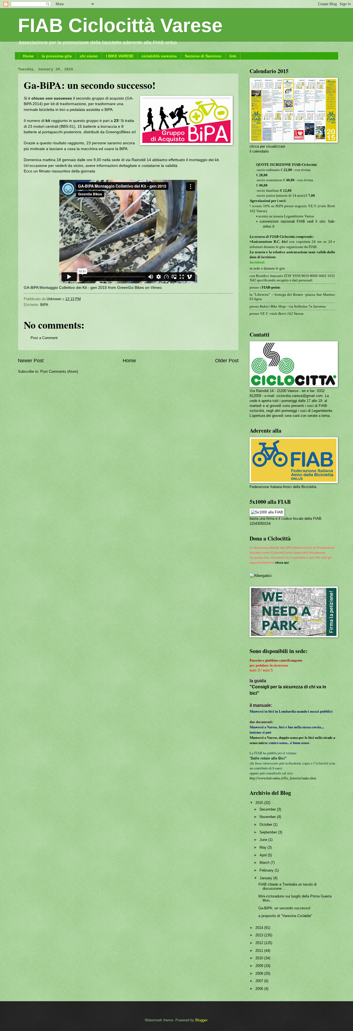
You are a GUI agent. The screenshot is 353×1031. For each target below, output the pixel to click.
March (265, 863)
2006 (259, 989)
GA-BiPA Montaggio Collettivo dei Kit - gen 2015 (65, 288)
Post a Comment (44, 338)
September (269, 832)
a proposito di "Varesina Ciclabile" (285, 916)
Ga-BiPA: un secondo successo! (284, 908)
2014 (259, 928)
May (264, 847)
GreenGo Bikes (130, 288)
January (266, 878)
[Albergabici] (261, 576)
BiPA (44, 305)
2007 (259, 981)
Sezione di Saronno (203, 56)
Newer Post (31, 360)
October (266, 824)
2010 (259, 958)
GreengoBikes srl (121, 132)
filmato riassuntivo (54, 171)
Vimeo (156, 288)
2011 (259, 951)
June (264, 840)
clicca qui (282, 562)
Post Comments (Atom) (59, 371)
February (267, 870)
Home (28, 56)
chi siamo (89, 56)
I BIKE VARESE (119, 56)
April (264, 855)
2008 (259, 973)
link (232, 56)
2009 (259, 966)
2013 (259, 935)
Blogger (201, 1020)
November (268, 817)
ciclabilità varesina (159, 56)
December (268, 809)
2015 (259, 803)
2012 (259, 943)
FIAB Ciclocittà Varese (120, 25)
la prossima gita (57, 56)
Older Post (227, 360)
